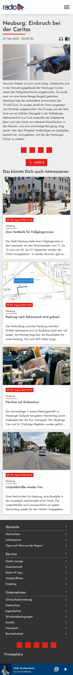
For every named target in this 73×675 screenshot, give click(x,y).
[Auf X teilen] (32, 150)
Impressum (12, 628)
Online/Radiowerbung (19, 599)
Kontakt (10, 622)
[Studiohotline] (53, 645)
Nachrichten (13, 534)
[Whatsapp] (45, 645)
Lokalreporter (13, 540)
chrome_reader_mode (67, 38)
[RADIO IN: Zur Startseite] (32, 7)
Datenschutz (13, 605)
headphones (60, 38)
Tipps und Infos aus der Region (24, 545)
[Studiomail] (19, 645)
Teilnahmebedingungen (19, 617)
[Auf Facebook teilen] (24, 150)
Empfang (11, 584)
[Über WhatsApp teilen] (41, 150)
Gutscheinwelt (14, 567)
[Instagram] (36, 645)
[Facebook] (28, 645)
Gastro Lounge (14, 561)
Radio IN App (14, 572)
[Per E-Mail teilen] (49, 150)
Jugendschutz (13, 611)
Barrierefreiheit (14, 634)
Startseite (12, 527)
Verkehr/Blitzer (14, 578)
